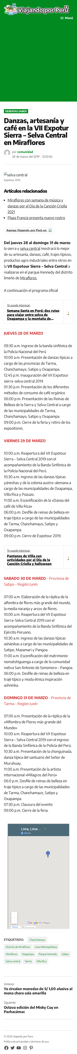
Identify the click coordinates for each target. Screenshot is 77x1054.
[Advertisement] (38, 63)
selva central (30, 248)
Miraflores (28, 277)
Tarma (28, 961)
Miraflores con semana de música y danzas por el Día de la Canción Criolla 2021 (37, 206)
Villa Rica (41, 961)
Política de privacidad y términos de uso (26, 1041)
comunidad (25, 152)
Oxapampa (28, 954)
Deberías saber (16, 111)
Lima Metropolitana (46, 947)
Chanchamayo (37, 939)
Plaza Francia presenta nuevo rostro (36, 217)
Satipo (65, 954)
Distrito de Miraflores (18, 947)
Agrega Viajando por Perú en (26, 230)
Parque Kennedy (48, 954)
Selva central (13, 961)
